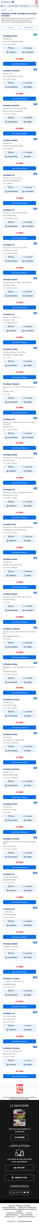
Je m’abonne (19, 1137)
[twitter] (14, 1192)
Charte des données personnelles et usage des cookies (19, 1210)
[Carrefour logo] (7, 2)
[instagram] (17, 1192)
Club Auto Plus (9, 1216)
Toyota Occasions (12, 6)
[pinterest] (21, 1192)
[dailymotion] (28, 1192)
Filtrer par (28, 27)
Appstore (21, 1167)
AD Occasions (24, 6)
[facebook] (10, 1192)
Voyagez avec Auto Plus (26, 1216)
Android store (21, 1177)
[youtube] (24, 1192)
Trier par (10, 27)
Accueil (4, 10)
